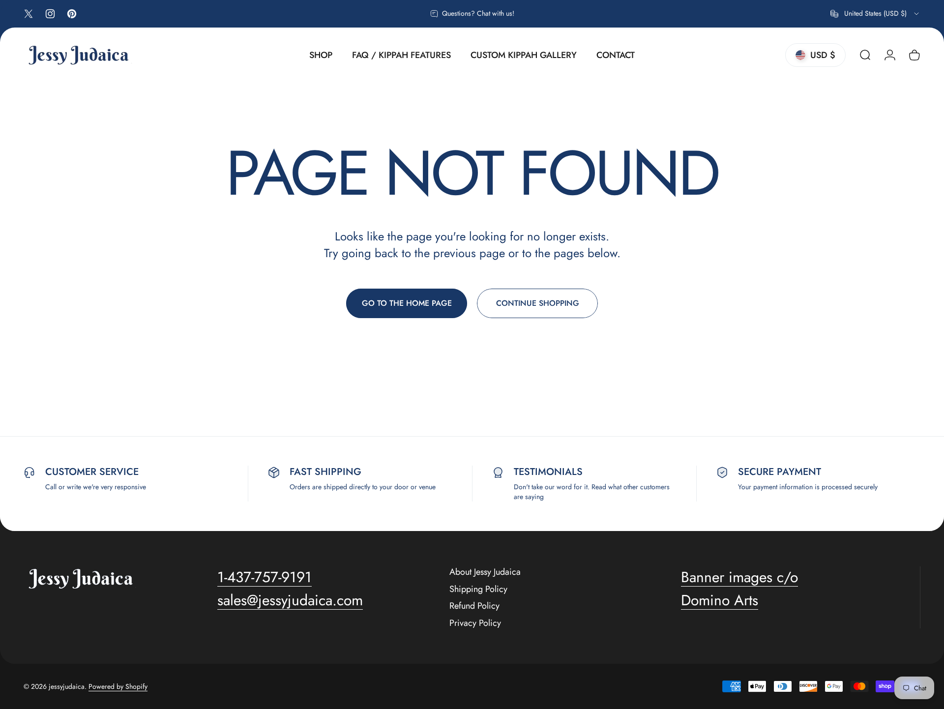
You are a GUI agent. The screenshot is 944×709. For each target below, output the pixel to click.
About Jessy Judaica (485, 572)
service (119, 472)
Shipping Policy (478, 589)
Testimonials (548, 472)
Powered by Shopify (118, 686)
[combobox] (875, 14)
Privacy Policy (475, 623)
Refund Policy (474, 606)
